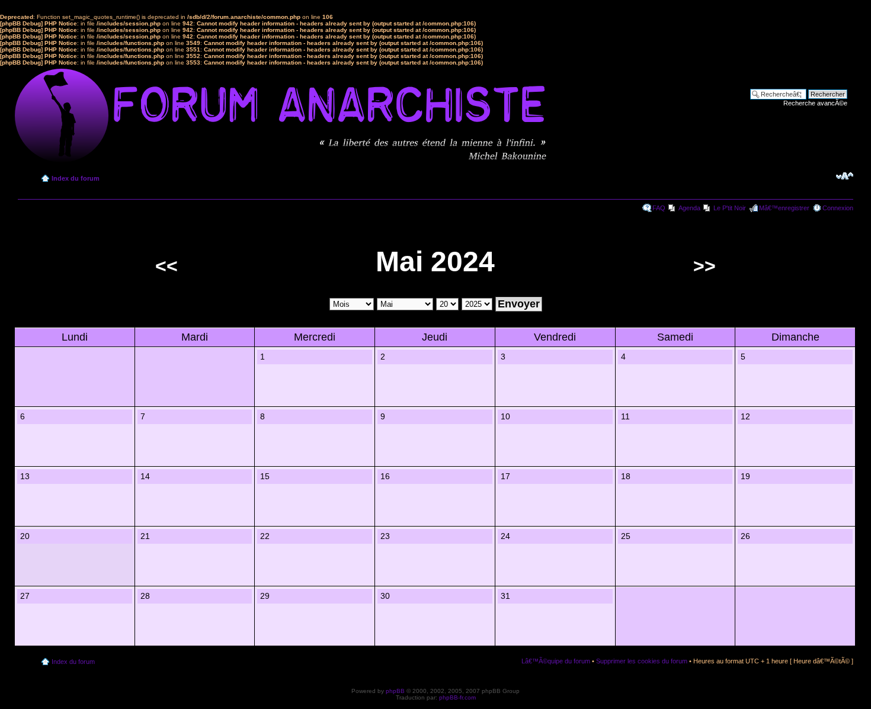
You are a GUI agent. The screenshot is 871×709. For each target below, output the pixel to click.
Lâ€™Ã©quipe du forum (555, 661)
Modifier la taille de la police (844, 176)
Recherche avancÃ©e (815, 103)
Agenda (689, 207)
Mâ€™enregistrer (784, 207)
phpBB (395, 691)
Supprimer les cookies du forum (641, 661)
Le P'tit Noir (729, 207)
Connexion (837, 207)
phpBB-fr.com (457, 697)
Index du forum (76, 178)
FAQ (658, 207)
